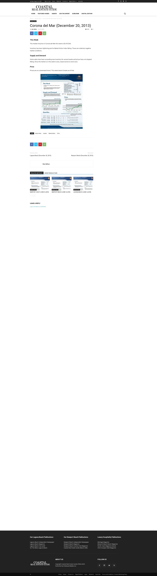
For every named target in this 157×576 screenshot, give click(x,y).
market (45, 133)
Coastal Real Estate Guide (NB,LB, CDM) (75, 548)
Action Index (38, 133)
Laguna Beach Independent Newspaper (42, 542)
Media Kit (91, 574)
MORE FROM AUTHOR (51, 173)
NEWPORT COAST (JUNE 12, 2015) (39, 192)
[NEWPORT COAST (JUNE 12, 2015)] (40, 183)
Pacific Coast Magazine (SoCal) (107, 546)
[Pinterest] (40, 33)
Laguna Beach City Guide (37, 546)
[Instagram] (121, 1)
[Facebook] (118, 1)
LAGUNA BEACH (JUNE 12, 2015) (82, 192)
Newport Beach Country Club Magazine (76, 546)
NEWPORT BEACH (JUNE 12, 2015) (61, 192)
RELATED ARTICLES (36, 173)
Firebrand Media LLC (70, 566)
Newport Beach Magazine (71, 544)
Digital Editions (79, 574)
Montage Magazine (103, 542)
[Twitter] (126, 1)
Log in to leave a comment (38, 206)
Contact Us (71, 574)
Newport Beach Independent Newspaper (76, 542)
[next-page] (34, 195)
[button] (125, 13)
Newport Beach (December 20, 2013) (82, 155)
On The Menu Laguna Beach (38, 548)
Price (58, 133)
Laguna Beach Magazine (37, 544)
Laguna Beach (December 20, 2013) (40, 155)
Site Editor (34, 29)
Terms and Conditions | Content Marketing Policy (114, 574)
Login (85, 574)
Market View (38, 18)
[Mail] (123, 1)
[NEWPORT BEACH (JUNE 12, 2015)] (62, 183)
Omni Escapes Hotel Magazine (107, 548)
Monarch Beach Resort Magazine (108, 544)
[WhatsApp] (44, 33)
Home (31, 18)
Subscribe (97, 574)
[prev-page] (31, 195)
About (64, 574)
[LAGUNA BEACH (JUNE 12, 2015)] (83, 183)
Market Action (52, 133)
